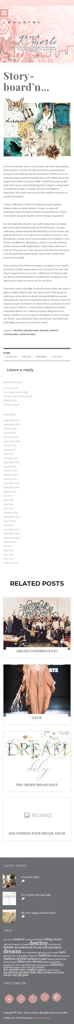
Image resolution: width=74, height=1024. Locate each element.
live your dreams (52, 970)
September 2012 (11, 537)
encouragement (29, 953)
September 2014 (11, 487)
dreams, (44, 330)
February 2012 (10, 563)
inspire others (20, 967)
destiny (38, 943)
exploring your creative (48, 953)
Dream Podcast (11, 404)
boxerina (29, 940)
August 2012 (9, 542)
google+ (57, 356)
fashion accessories (60, 956)
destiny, (18, 330)
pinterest (41, 356)
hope (34, 965)
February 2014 (10, 512)
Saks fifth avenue (41, 972)
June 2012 (8, 550)
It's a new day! (30, 877)
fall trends (33, 956)
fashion (45, 955)
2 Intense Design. (41, 1018)
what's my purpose (16, 975)
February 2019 (10, 437)
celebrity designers (12, 945)
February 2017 (10, 458)
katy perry (32, 967)
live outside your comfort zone (23, 969)
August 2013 (9, 521)
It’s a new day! (10, 388)
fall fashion (23, 956)
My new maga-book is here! (17, 396)
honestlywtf (25, 965)
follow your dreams (30, 961)
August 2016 (9, 466)
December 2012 (11, 529)
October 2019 (10, 428)
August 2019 (9, 432)
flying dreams (9, 962)
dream (8, 947)
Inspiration (8, 967)
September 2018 (11, 441)
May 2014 (8, 504)
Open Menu (4, 13)
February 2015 (10, 474)
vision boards (27, 334)
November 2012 (11, 533)
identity (57, 964)
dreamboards (23, 947)
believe (19, 939)
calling (48, 939)
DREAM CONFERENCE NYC (37, 651)
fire (64, 959)
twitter (26, 356)
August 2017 (9, 449)
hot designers (43, 965)
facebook (11, 356)
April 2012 (8, 558)
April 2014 (8, 508)
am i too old (8, 940)
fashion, (54, 330)
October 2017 (10, 445)
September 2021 (11, 420)
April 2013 (8, 525)
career (57, 939)
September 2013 (11, 516)
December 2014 (11, 483)
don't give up (54, 945)
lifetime (41, 967)
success (59, 972)
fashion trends (37, 959)
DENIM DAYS (10, 400)
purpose (24, 972)
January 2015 (10, 479)
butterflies (38, 940)
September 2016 (11, 462)
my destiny (10, 972)
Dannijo (25, 945)
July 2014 (8, 495)
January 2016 (10, 470)
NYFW (37, 718)
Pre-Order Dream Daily (15, 392)
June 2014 (8, 500)
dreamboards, (31, 330)
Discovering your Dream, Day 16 (37, 833)
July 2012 (8, 546)
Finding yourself (55, 959)
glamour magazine (52, 962)
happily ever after (11, 965)
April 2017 (8, 453)
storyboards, (11, 334)
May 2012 (8, 554)
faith (62, 952)
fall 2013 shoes (10, 956)
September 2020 (11, 424)
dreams (12, 951)
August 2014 (9, 491)
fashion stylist (15, 958)
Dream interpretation (47, 947)
